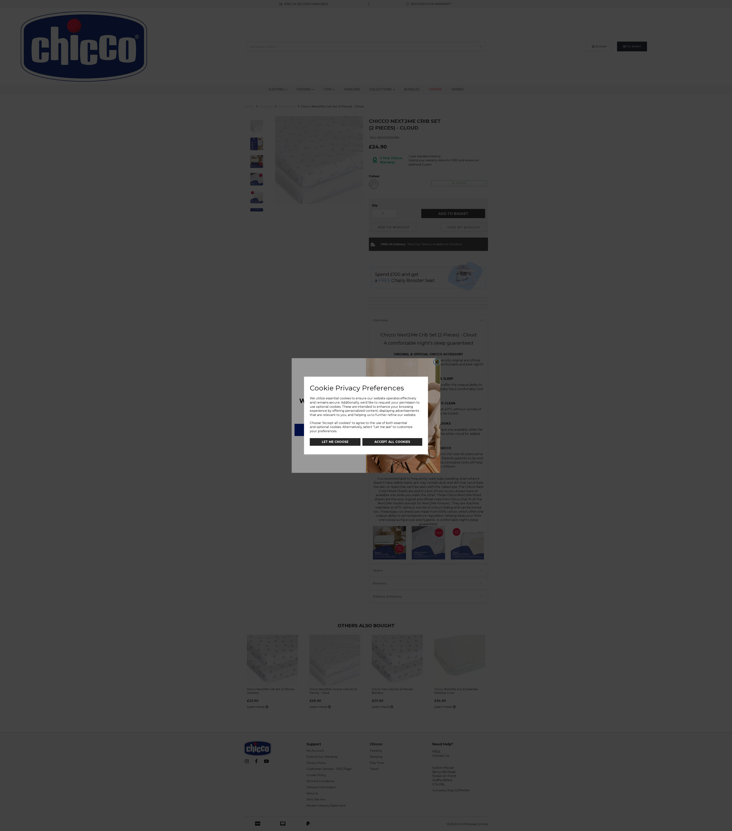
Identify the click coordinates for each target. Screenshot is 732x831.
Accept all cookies (392, 442)
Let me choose (335, 442)
